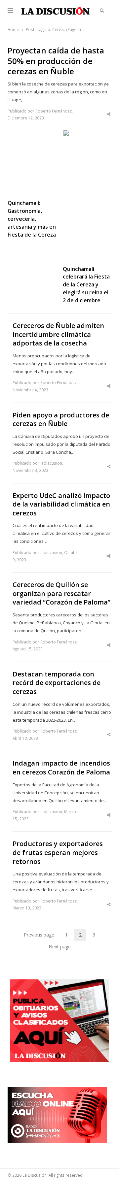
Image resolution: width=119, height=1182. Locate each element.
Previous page (39, 935)
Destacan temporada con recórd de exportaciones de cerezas (56, 683)
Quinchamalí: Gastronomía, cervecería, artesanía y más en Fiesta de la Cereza (32, 218)
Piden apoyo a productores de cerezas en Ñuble (61, 419)
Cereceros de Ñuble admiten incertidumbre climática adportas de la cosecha (58, 334)
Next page (60, 946)
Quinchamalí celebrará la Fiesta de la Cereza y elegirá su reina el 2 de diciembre (86, 284)
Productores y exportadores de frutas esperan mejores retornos (58, 852)
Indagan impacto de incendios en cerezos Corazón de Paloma (61, 767)
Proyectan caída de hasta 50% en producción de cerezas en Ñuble (56, 61)
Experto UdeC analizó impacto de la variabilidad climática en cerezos (61, 504)
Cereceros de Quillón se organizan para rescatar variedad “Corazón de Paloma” (61, 593)
